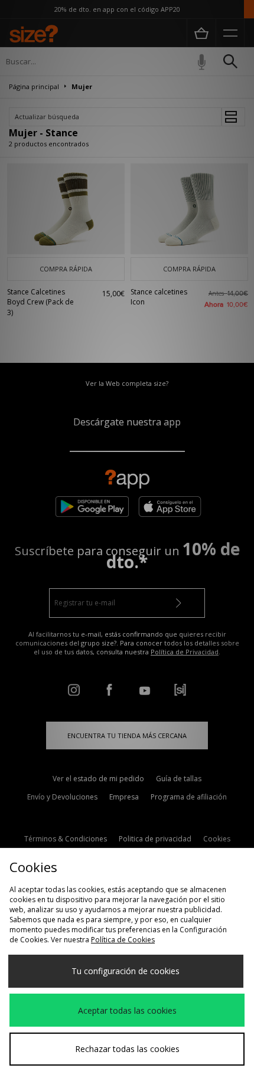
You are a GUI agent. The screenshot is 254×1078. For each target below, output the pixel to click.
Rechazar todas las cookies (127, 1048)
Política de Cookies (123, 940)
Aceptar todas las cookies (127, 1010)
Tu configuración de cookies (125, 971)
